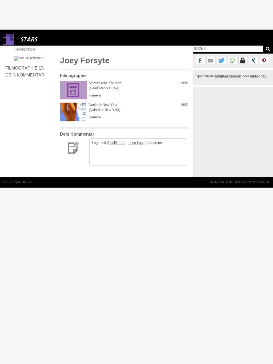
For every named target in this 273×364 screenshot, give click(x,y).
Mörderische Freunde (105, 83)
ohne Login (137, 143)
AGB (229, 182)
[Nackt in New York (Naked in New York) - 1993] (73, 112)
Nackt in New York (103, 105)
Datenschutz (243, 182)
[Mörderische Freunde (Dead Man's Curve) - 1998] (73, 90)
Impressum (261, 182)
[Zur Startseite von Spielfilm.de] (8, 44)
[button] (200, 60)
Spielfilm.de (116, 143)
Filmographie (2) (24, 68)
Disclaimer (216, 182)
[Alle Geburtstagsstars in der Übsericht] (48, 39)
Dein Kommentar (25, 74)
